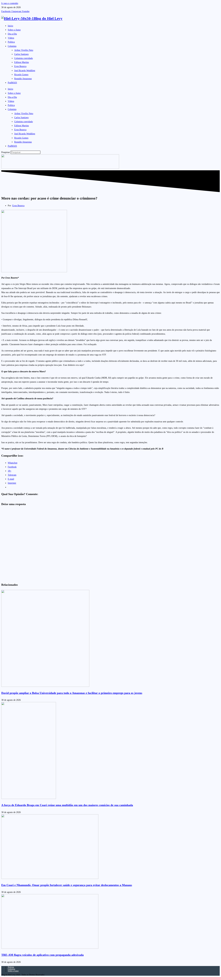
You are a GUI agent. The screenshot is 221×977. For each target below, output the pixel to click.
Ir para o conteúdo (9, 3)
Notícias (11, 967)
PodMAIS (12, 82)
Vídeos (11, 38)
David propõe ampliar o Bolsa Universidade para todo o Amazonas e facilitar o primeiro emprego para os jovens (71, 693)
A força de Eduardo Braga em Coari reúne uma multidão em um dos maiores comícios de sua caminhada (67, 805)
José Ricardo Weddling (24, 70)
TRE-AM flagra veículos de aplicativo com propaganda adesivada (42, 954)
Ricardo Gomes (21, 74)
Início (10, 26)
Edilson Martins (21, 62)
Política (11, 42)
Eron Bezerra (20, 66)
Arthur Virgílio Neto (23, 50)
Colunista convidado (23, 58)
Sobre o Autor (14, 30)
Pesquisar (5, 152)
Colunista (12, 46)
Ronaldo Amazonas (23, 78)
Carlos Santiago (21, 54)
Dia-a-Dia (12, 34)
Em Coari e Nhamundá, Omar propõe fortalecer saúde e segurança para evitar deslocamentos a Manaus (66, 885)
